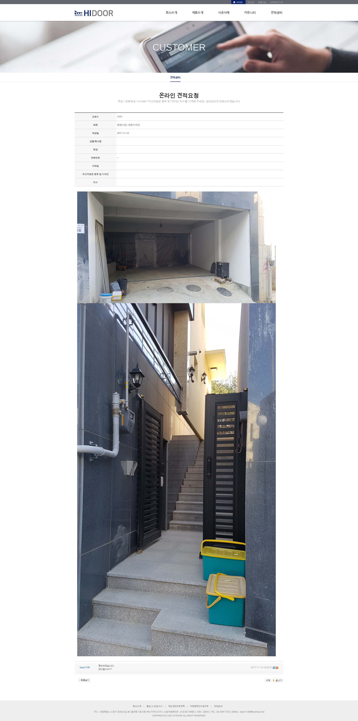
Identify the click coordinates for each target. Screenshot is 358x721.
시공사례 (223, 12)
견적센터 (276, 12)
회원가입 (262, 2)
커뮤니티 (250, 12)
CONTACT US (276, 2)
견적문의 (218, 706)
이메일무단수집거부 (199, 706)
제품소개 (197, 12)
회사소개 (171, 12)
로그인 (251, 2)
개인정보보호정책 (176, 706)
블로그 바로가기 (155, 706)
